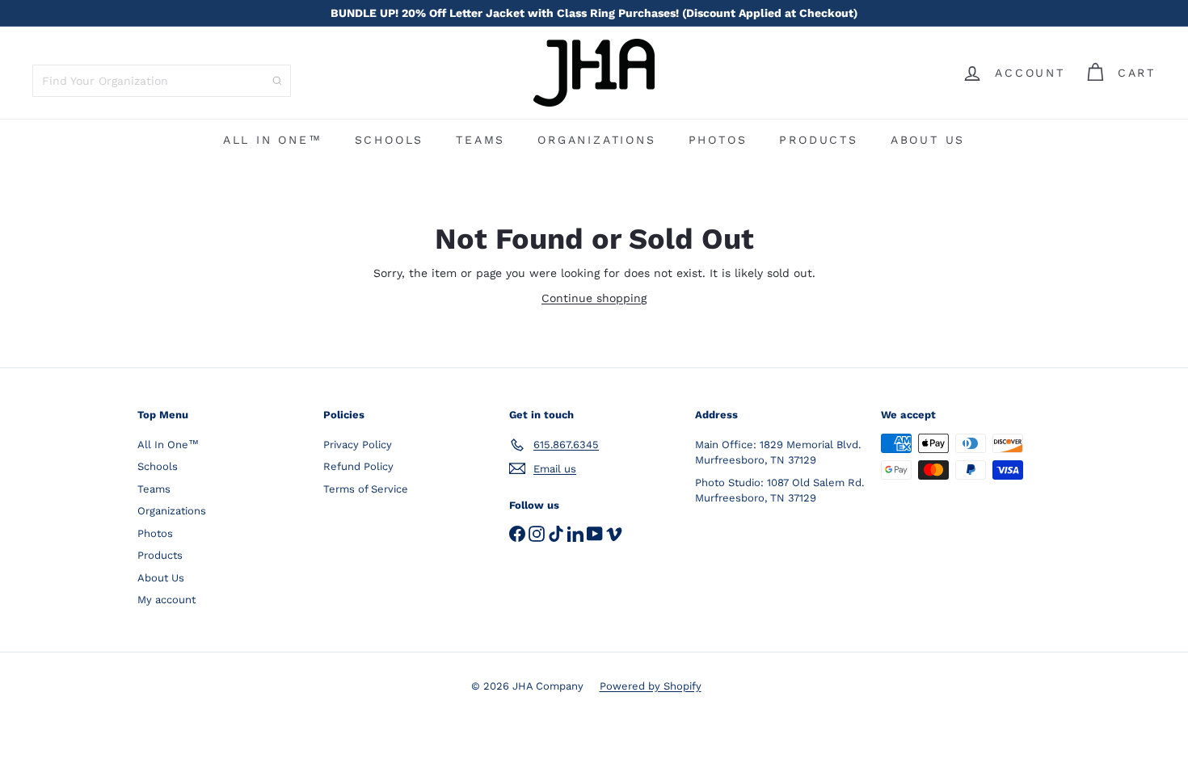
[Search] (277, 81)
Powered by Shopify (650, 686)
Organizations (596, 139)
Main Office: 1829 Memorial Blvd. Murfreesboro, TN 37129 (778, 452)
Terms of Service (365, 489)
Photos (718, 139)
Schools (389, 139)
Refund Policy (358, 466)
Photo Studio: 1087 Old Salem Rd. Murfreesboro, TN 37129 (779, 490)
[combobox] (161, 81)
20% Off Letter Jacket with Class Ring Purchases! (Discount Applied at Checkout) (594, 12)
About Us (928, 139)
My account (166, 600)
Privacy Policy (357, 444)
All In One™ (272, 139)
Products (818, 139)
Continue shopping (594, 298)
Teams (480, 139)
